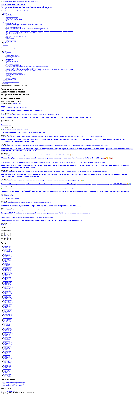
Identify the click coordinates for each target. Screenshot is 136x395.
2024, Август (7, 274)
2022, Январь (7, 312)
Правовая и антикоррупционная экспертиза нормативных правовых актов (24, 62)
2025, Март (6, 265)
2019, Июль (7, 349)
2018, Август (7, 364)
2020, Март (6, 341)
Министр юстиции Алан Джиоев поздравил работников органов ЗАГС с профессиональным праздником (41, 220)
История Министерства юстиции (14, 57)
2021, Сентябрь (7, 318)
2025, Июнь (7, 261)
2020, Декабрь (7, 329)
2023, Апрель (7, 293)
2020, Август (7, 334)
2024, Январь (7, 282)
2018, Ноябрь (7, 360)
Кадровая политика (11, 79)
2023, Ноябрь (7, 284)
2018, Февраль (7, 371)
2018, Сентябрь (7, 362)
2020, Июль (7, 335)
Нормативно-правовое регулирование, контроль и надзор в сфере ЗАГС (23, 68)
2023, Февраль (7, 296)
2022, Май (6, 307)
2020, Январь (7, 343)
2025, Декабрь (7, 256)
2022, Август (7, 304)
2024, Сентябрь (7, 273)
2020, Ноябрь (7, 330)
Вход (2, 47)
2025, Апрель (7, 264)
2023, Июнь (7, 291)
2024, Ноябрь (7, 270)
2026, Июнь (7, 249)
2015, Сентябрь (7, 376)
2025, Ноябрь (7, 258)
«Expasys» (11, 393)
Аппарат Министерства (12, 55)
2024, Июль (7, 275)
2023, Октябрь (7, 286)
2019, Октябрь (7, 347)
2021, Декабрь (7, 314)
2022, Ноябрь (7, 300)
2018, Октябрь (7, 361)
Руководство (9, 54)
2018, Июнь (7, 366)
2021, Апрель (7, 324)
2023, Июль (7, 290)
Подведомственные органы (13, 56)
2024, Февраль (7, 281)
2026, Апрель (7, 251)
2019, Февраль (7, 356)
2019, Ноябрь (7, 346)
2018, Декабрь (7, 358)
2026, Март (6, 253)
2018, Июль (7, 365)
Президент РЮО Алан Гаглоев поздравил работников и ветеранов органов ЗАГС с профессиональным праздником (45, 213)
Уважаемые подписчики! (10, 198)
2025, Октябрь (7, 259)
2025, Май (6, 263)
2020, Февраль (7, 342)
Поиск (15, 48)
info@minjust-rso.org (16, 103)
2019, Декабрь (7, 344)
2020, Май (6, 338)
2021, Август (7, 319)
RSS (4, 382)
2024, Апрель (7, 279)
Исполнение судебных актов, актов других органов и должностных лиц (23, 70)
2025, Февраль (7, 267)
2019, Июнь (7, 351)
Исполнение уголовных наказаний (14, 71)
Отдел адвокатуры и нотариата (13, 65)
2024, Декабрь (7, 269)
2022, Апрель (7, 309)
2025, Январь (7, 268)
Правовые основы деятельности (11, 82)
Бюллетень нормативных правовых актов (16, 74)
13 (5, 235)
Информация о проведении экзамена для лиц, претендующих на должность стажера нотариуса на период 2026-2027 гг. (46, 117)
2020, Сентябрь (8, 333)
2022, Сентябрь (8, 302)
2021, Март (6, 325)
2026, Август (7, 246)
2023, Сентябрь (8, 287)
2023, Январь (7, 297)
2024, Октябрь (7, 272)
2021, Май (6, 323)
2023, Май (6, 292)
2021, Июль (7, 320)
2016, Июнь (7, 374)
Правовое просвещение (12, 61)
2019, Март (6, 355)
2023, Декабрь (7, 283)
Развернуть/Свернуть (11, 382)
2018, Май (6, 367)
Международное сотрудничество (14, 73)
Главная (5, 51)
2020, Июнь (7, 337)
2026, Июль (7, 247)
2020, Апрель (7, 339)
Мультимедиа (9, 59)
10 (6, 224)
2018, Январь (7, 372)
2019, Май (6, 352)
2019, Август (7, 348)
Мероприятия (20, 384)
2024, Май (6, 278)
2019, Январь (7, 357)
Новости (5, 80)
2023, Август (7, 288)
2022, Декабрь (7, 298)
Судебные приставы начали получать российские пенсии (23, 132)
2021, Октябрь (7, 316)
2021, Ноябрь (7, 315)
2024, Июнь (7, 277)
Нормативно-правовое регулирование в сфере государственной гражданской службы (27, 66)
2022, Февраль (7, 311)
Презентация (6, 125)
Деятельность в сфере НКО (12, 64)
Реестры (8, 75)
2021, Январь (7, 328)
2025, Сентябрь (7, 260)
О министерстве (7, 52)
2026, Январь (7, 255)
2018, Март (6, 370)
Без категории (20, 382)
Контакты (5, 83)
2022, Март (7, 310)
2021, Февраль (7, 327)
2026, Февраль (7, 254)
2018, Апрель (7, 369)
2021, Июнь (7, 321)
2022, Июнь (7, 306)
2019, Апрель (7, 353)
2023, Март (7, 295)
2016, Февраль (7, 375)
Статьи (19, 385)
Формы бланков (10, 76)
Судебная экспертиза (11, 78)
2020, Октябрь (7, 332)
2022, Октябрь (7, 301)
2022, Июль (7, 305)
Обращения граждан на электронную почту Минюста (21, 110)
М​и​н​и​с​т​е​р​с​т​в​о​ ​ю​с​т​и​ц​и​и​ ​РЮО (9, 391)
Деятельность (6, 60)
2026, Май (6, 250)
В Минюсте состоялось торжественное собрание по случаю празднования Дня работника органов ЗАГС (41, 206)
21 (7, 237)
